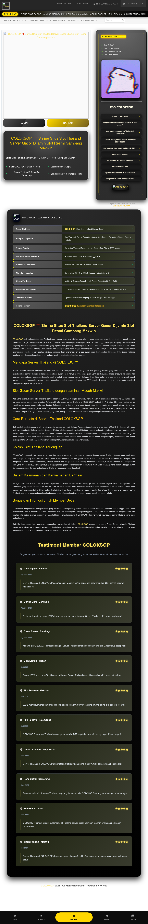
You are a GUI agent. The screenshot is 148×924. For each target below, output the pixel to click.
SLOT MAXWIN (59, 20)
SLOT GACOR (45, 20)
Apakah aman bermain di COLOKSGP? (120, 173)
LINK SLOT (71, 20)
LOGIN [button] (24, 122)
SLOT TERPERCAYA (85, 20)
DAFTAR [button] (68, 122)
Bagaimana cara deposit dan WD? (120, 160)
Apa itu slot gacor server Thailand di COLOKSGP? (120, 132)
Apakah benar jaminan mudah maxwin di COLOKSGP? (120, 140)
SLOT (98, 20)
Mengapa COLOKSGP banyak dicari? (120, 179)
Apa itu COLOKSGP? (120, 116)
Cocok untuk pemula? (120, 154)
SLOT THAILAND (31, 20)
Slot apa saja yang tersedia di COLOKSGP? (119, 148)
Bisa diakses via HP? (120, 166)
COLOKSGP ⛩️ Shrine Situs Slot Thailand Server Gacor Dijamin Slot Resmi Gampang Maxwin (74, 328)
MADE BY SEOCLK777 (121, 206)
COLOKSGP (6, 20)
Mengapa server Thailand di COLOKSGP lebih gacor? (120, 123)
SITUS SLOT (18, 20)
